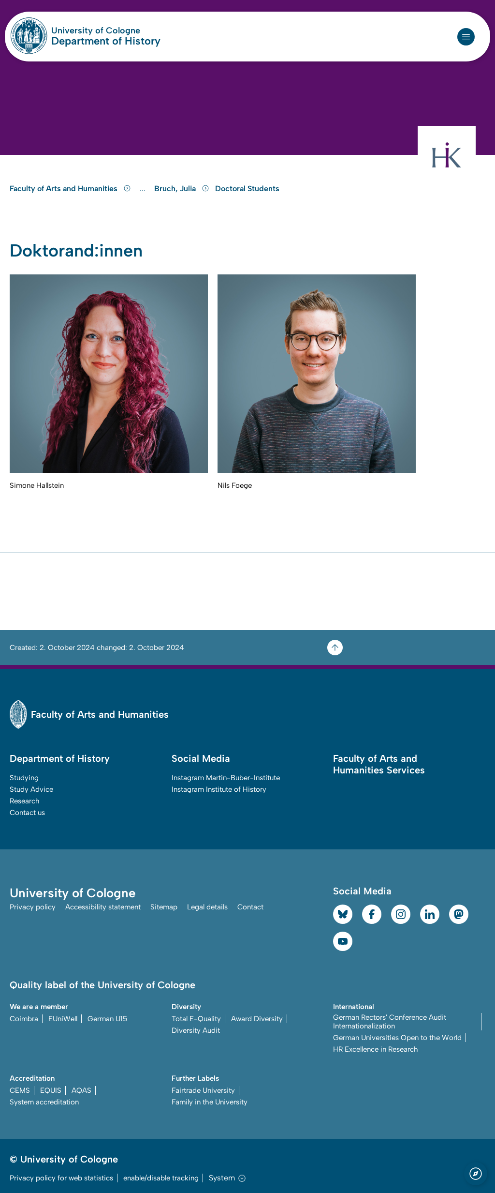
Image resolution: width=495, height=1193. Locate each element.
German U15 (107, 1018)
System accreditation (44, 1102)
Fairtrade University (203, 1090)
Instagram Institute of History (219, 789)
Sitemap (163, 907)
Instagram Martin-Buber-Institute (226, 777)
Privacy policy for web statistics (61, 1178)
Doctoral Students (247, 188)
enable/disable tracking (161, 1178)
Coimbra (24, 1018)
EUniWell (62, 1018)
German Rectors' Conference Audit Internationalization (389, 1021)
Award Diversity (257, 1018)
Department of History (105, 41)
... (143, 188)
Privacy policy (33, 907)
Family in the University (210, 1102)
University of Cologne (105, 30)
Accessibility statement (103, 907)
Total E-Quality (196, 1018)
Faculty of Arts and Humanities (64, 188)
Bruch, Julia (176, 188)
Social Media (201, 758)
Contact (250, 907)
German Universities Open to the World (397, 1037)
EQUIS (50, 1090)
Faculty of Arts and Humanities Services (379, 764)
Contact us (27, 812)
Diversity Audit (196, 1030)
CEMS (20, 1090)
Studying (24, 777)
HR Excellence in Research (375, 1049)
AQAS (81, 1090)
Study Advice (31, 789)
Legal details (207, 907)
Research (25, 801)
